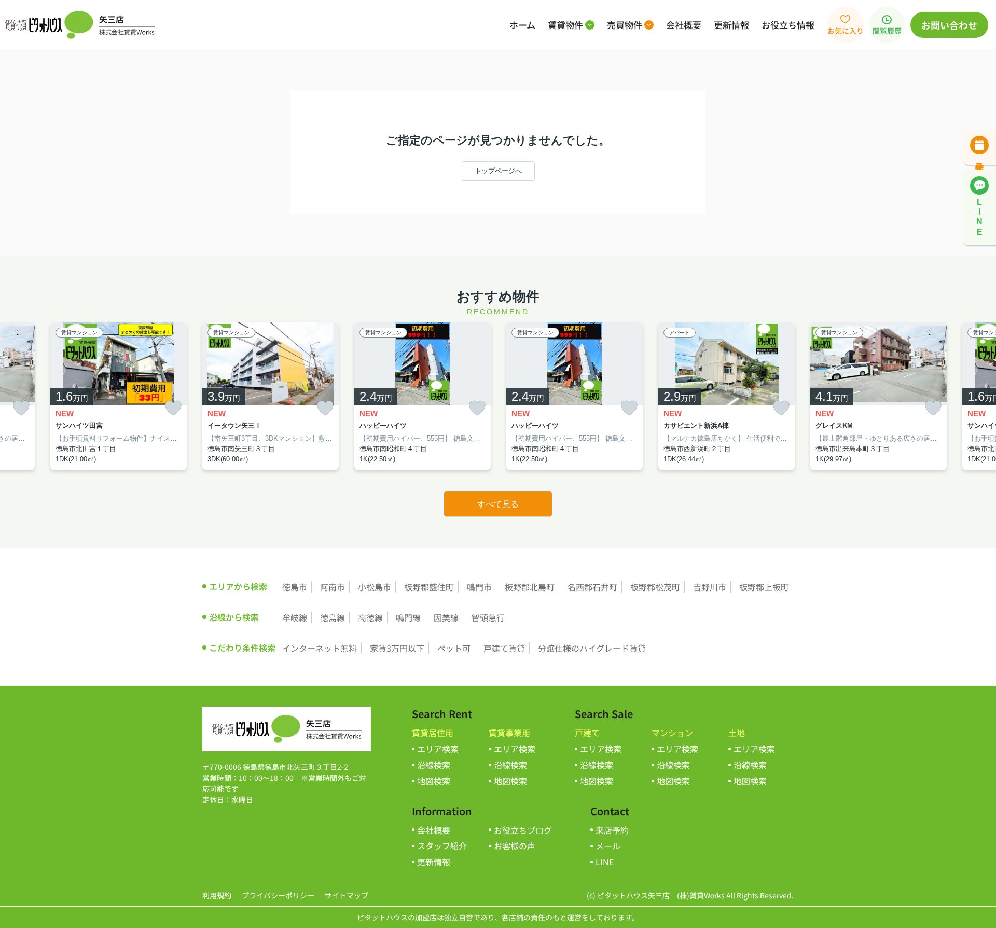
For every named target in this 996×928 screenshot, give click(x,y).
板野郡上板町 (764, 587)
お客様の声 (514, 845)
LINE (605, 861)
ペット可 (454, 648)
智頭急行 (488, 617)
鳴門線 (408, 617)
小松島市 (374, 587)
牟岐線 (294, 617)
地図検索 (433, 781)
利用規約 (216, 895)
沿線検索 (433, 764)
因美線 (446, 617)
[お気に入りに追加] (21, 408)
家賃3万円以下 (397, 648)
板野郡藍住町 (429, 587)
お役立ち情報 (788, 24)
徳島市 (294, 587)
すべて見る (498, 504)
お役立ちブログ (523, 830)
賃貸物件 (565, 24)
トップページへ (498, 171)
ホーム (522, 24)
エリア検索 (438, 748)
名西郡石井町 (592, 587)
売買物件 (624, 24)
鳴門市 (479, 587)
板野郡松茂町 (655, 587)
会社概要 (683, 24)
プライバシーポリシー (278, 895)
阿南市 (332, 587)
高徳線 (370, 617)
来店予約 (612, 830)
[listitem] (271, 396)
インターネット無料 (319, 648)
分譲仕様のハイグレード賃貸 (592, 648)
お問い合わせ (949, 25)
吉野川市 (709, 587)
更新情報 (731, 24)
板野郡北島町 (530, 587)
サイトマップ (346, 895)
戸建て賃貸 (504, 648)
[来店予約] (979, 147)
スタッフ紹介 (442, 845)
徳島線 (332, 617)
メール (608, 845)
